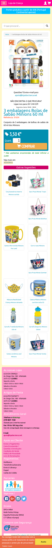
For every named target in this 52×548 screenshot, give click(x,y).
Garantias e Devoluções (12, 449)
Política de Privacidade (12, 454)
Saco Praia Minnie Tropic (37, 192)
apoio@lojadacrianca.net (26, 95)
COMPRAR (28, 146)
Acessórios (8, 162)
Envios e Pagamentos (12, 444)
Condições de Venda (11, 451)
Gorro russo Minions (38, 245)
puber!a (23, 535)
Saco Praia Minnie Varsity (37, 354)
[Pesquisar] (47, 26)
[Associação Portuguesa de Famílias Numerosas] (13, 491)
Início (7, 34)
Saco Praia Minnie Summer (38, 272)
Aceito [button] (43, 542)
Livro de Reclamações (12, 456)
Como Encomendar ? (11, 446)
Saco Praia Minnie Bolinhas (37, 218)
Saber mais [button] (7, 546)
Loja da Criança (15, 3)
